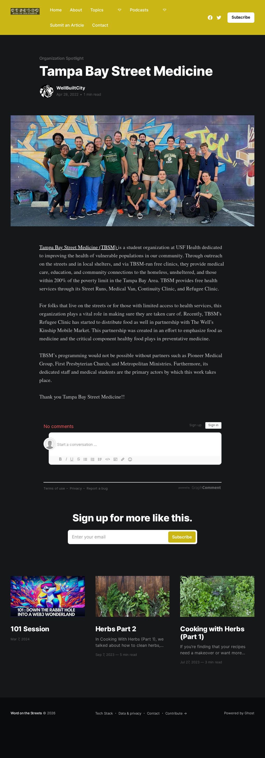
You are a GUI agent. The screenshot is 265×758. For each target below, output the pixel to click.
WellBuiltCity (70, 88)
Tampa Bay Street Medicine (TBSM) (78, 247)
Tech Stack (104, 713)
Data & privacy (130, 713)
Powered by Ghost (239, 713)
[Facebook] (210, 17)
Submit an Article (67, 25)
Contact (100, 25)
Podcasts (139, 9)
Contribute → (176, 713)
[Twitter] (219, 17)
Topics (97, 9)
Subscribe (241, 17)
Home (56, 9)
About (76, 9)
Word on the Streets (26, 713)
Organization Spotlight (61, 58)
